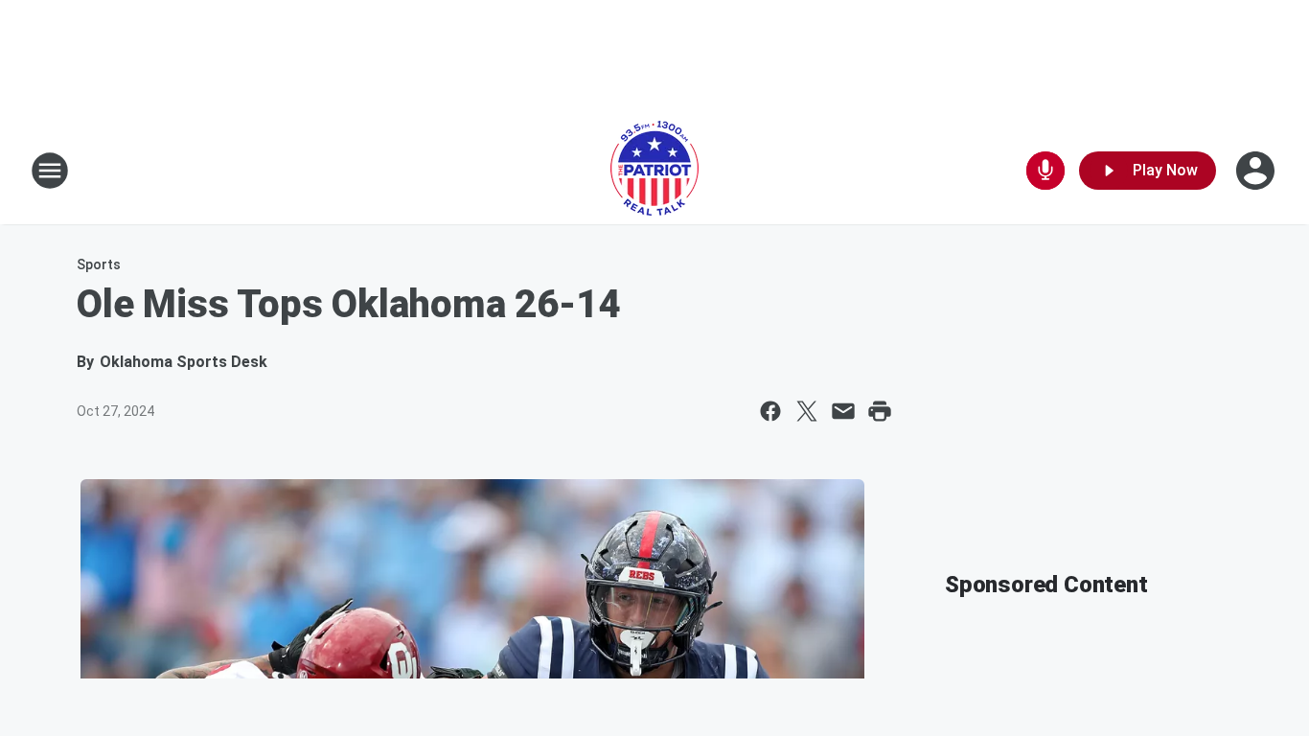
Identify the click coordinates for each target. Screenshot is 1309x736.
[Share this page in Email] (843, 411)
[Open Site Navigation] (50, 170)
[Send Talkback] (1045, 170)
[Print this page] (879, 411)
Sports (99, 264)
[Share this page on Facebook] (770, 411)
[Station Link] (654, 170)
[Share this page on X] (806, 411)
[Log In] (1257, 170)
